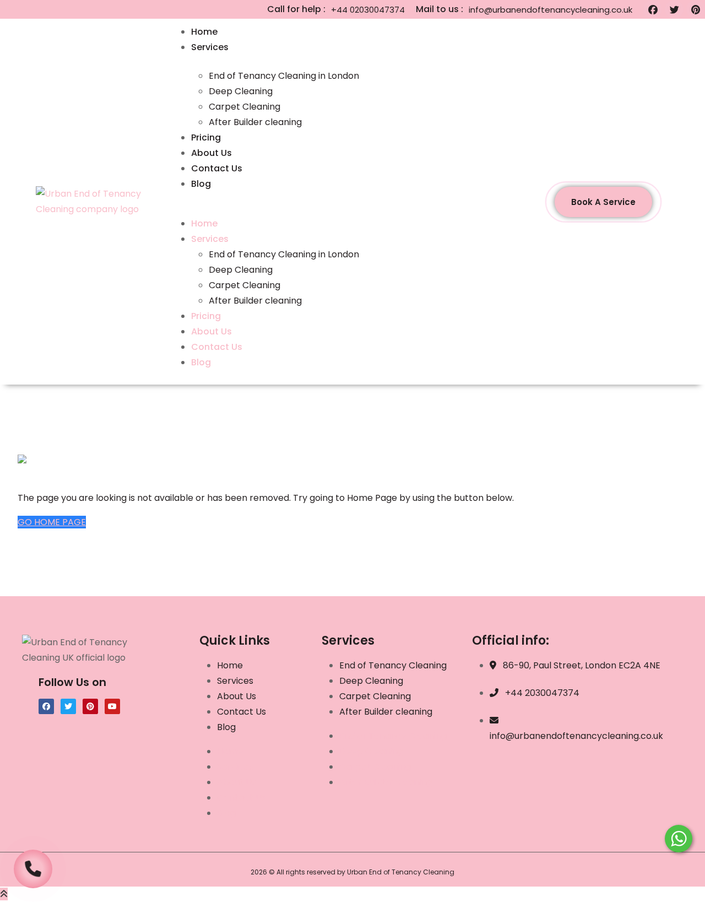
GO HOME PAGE (52, 522)
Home (204, 31)
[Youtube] (112, 706)
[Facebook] (652, 9)
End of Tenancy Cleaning (393, 665)
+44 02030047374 (368, 9)
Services (210, 47)
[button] (349, 208)
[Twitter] (674, 9)
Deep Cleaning (241, 91)
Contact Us (216, 168)
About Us (211, 153)
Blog (201, 183)
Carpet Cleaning (244, 106)
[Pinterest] (695, 9)
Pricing (206, 137)
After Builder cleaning (256, 122)
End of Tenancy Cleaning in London (284, 75)
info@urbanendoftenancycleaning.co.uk (550, 9)
